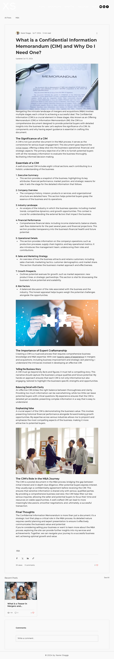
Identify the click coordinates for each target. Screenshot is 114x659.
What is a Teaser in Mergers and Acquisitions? (17, 604)
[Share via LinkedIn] (28, 558)
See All (106, 578)
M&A (17, 18)
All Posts (8, 18)
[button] (83, 6)
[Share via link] (33, 558)
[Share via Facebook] (17, 558)
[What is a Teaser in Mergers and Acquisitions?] (21, 591)
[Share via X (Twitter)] (22, 558)
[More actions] (97, 33)
